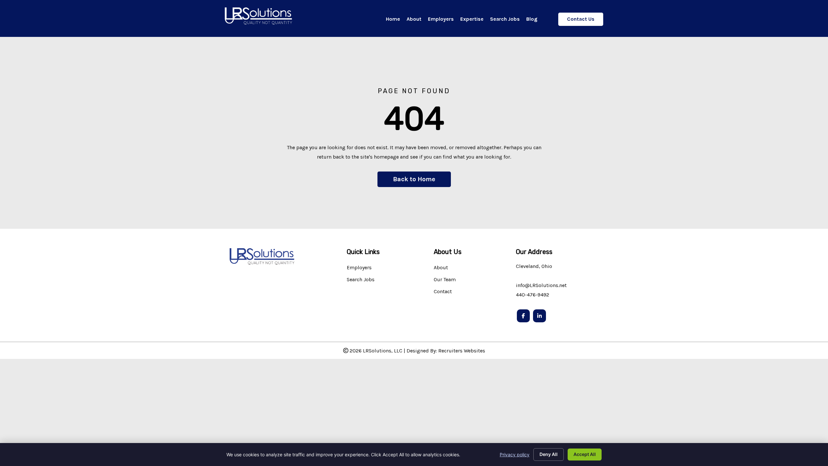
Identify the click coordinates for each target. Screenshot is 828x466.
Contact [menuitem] (443, 291)
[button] (414, 179)
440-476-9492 (532, 295)
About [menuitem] (441, 268)
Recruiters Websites (461, 351)
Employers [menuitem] (359, 268)
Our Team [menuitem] (445, 280)
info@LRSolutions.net (541, 285)
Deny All (548, 454)
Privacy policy (514, 454)
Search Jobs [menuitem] (361, 280)
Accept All (584, 454)
